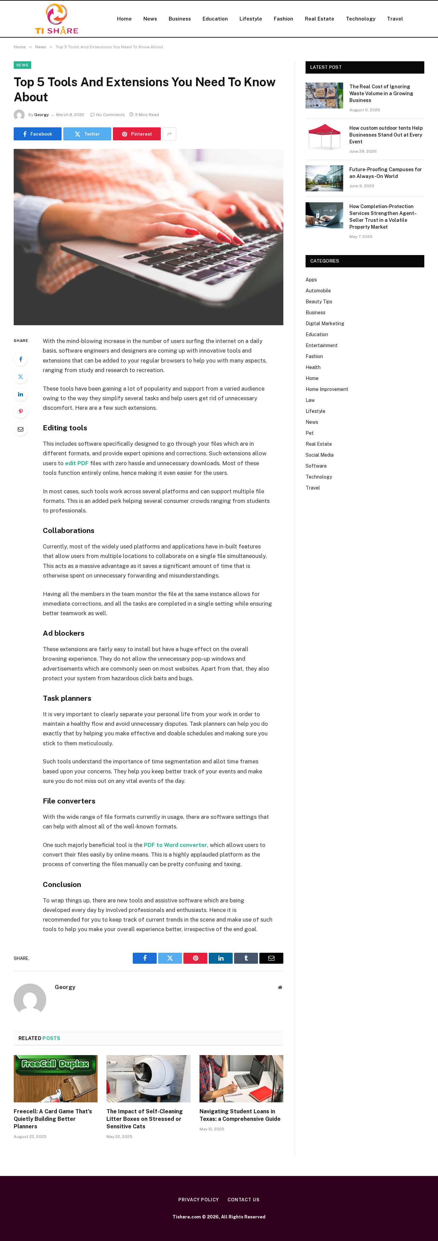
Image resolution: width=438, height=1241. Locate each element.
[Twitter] (20, 376)
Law (310, 400)
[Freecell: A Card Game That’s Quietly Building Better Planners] (56, 1078)
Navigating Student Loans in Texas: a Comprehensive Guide (240, 1115)
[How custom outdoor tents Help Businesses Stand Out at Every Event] (324, 137)
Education (215, 19)
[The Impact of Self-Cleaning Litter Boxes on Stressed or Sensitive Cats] (148, 1078)
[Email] (20, 429)
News (150, 19)
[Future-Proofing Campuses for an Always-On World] (324, 178)
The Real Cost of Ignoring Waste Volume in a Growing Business (381, 93)
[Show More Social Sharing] (169, 133)
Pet (310, 433)
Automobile (318, 290)
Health (313, 367)
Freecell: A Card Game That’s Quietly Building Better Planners (53, 1119)
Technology (360, 19)
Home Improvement (327, 389)
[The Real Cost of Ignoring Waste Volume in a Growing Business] (324, 96)
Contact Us (244, 1199)
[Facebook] (20, 359)
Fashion (283, 19)
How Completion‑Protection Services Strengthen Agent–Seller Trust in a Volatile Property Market (383, 217)
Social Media (320, 455)
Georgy (41, 114)
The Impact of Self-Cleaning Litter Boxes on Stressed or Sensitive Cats (144, 1119)
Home (124, 19)
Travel (395, 19)
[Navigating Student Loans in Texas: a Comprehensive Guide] (241, 1078)
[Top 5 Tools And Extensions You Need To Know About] (148, 237)
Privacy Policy (198, 1199)
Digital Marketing (325, 323)
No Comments (110, 114)
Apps (311, 279)
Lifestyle (251, 19)
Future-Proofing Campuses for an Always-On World (385, 173)
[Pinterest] (20, 411)
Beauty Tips (319, 301)
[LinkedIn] (20, 394)
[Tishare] (56, 19)
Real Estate (319, 19)
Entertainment (322, 345)
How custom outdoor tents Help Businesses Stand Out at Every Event (386, 134)
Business (180, 19)
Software (316, 466)
